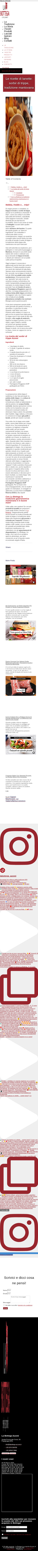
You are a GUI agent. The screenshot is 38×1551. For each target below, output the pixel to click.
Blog (6, 38)
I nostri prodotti (8, 30)
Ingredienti (19, 193)
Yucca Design (27, 1549)
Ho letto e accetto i (18, 1305)
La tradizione (9, 22)
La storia (8, 26)
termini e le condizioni (25, 1305)
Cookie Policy (11, 1549)
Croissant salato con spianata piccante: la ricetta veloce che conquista (19, 776)
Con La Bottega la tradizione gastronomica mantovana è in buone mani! (19, 199)
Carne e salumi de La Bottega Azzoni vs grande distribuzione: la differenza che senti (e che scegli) (19, 718)
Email (5, 1293)
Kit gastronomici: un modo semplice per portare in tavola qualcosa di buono (19, 606)
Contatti (8, 40)
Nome (5, 1290)
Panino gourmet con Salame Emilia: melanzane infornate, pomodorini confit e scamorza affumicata (19, 663)
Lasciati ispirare (8, 34)
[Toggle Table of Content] (7, 183)
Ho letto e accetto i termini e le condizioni (17, 1534)
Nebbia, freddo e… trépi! (19, 187)
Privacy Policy (30, 1548)
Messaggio (7, 1302)
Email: (4, 1527)
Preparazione (20, 195)
